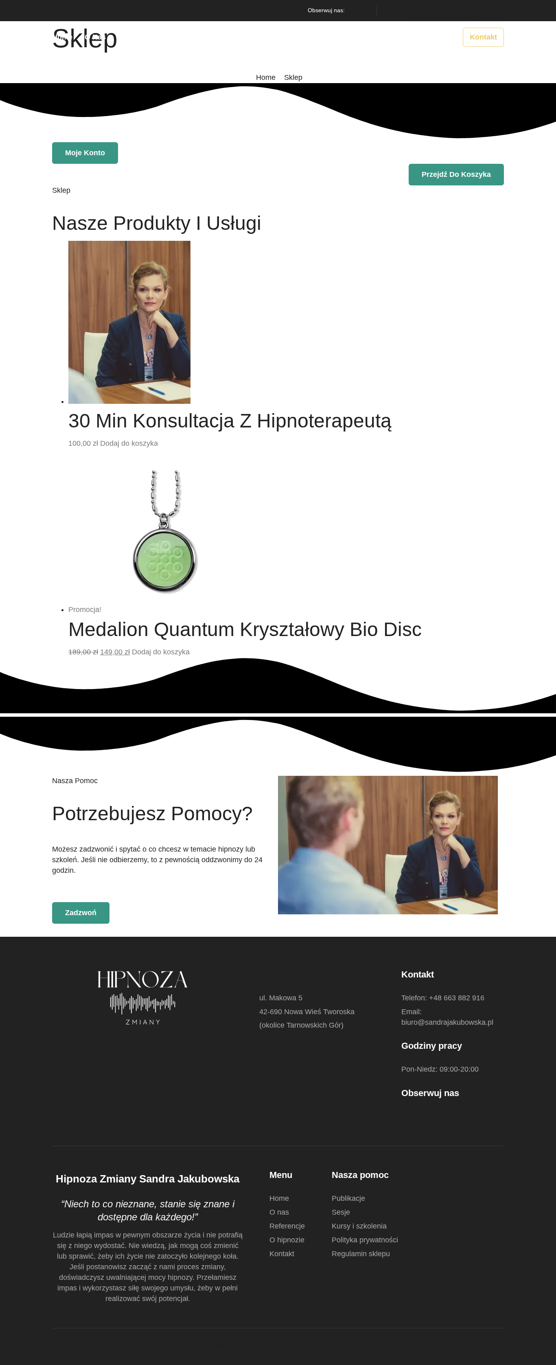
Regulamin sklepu (361, 1254)
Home (62, 37)
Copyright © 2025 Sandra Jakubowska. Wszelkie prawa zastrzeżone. (278, 1346)
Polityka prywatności (365, 1240)
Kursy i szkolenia (328, 37)
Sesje (276, 37)
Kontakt (281, 1254)
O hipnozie (187, 37)
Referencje (136, 37)
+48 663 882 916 (468, 5)
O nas (95, 37)
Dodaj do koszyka (129, 443)
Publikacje (236, 37)
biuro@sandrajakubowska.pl (458, 15)
